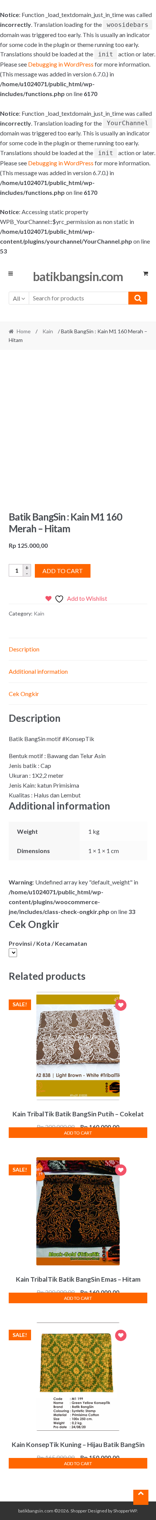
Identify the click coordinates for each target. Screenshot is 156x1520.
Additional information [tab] (38, 671)
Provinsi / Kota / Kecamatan (48, 943)
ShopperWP (125, 1511)
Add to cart (62, 570)
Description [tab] (24, 649)
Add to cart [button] (78, 1133)
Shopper (78, 1511)
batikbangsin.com (78, 276)
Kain (47, 331)
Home (24, 331)
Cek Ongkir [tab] (24, 693)
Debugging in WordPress (61, 64)
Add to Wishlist (120, 1006)
